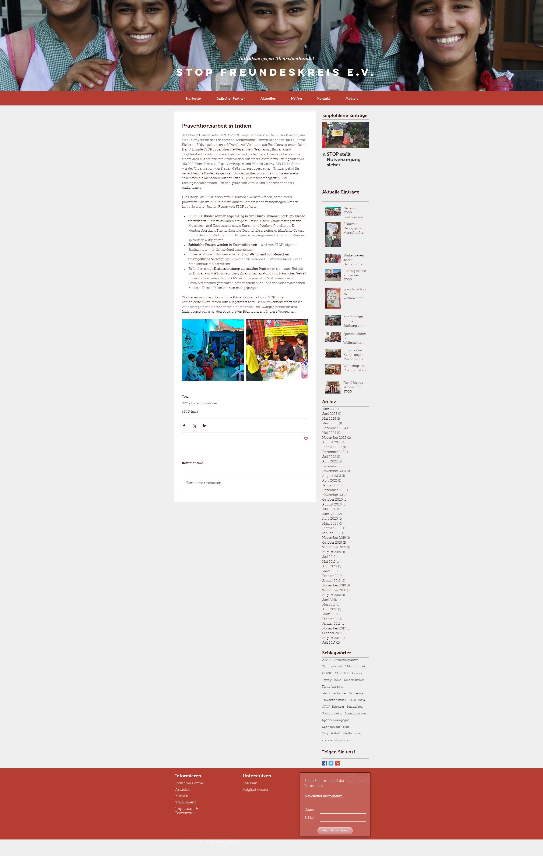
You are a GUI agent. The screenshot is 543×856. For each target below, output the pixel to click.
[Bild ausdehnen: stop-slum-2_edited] (213, 350)
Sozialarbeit (354, 707)
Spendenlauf (331, 727)
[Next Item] (362, 135)
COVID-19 (342, 673)
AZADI (327, 660)
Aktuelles (182, 790)
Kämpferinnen (332, 686)
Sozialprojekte (332, 713)
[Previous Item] (329, 135)
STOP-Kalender (333, 707)
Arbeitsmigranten (346, 660)
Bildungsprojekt (355, 666)
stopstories (209, 403)
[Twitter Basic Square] (331, 763)
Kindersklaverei (354, 680)
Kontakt (181, 796)
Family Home (331, 680)
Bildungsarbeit (332, 666)
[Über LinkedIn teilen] (205, 426)
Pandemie (356, 693)
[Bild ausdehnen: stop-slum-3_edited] (277, 350)
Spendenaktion (355, 713)
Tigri (346, 727)
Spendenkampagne (336, 720)
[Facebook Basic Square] (324, 763)
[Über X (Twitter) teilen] (194, 426)
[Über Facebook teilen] (184, 426)
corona (327, 740)
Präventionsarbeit (334, 700)
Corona (357, 673)
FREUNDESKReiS (278, 72)
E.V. (361, 72)
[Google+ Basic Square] (337, 763)
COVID (327, 673)
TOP (200, 72)
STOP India (190, 403)
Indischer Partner (189, 783)
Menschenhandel (334, 693)
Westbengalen (352, 733)
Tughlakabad (331, 733)
